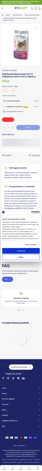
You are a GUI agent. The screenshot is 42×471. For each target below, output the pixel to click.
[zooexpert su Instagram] (8, 378)
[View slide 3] (23, 310)
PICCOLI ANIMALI (8, 399)
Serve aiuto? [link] (36, 155)
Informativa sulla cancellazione (31, 462)
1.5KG (5, 90)
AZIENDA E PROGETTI (9, 421)
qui (35, 301)
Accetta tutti (21, 251)
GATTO (8, 15)
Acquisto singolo (13, 101)
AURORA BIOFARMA (9, 70)
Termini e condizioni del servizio (10, 459)
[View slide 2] (21, 310)
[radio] (4, 101)
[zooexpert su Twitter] (23, 378)
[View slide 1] (18, 310)
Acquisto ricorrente (17, 106)
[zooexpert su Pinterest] (18, 378)
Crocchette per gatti (32, 15)
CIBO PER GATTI (17, 15)
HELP (3, 426)
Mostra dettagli (31, 244)
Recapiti (20, 462)
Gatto (4, 394)
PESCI (4, 410)
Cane (4, 388)
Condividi (8, 155)
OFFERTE (5, 415)
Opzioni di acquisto (9, 95)
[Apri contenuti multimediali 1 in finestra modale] (36, 27)
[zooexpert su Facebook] (3, 378)
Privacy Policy (36, 459)
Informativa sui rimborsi (26, 459)
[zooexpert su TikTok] (13, 378)
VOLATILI (5, 404)
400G (13, 90)
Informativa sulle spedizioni (10, 462)
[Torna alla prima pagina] (3, 15)
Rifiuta (21, 257)
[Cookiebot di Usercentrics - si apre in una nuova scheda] (31, 212)
